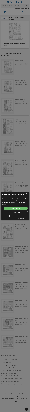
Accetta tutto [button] (15, 208)
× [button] (26, 193)
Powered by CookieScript (22, 218)
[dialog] (15, 206)
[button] (15, 216)
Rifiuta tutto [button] (15, 212)
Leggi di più (5, 204)
